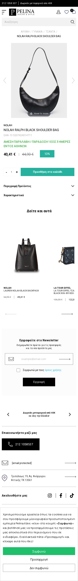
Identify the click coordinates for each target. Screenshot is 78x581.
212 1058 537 (9, 3)
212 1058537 (24, 444)
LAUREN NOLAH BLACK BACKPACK (21, 290)
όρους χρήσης (53, 370)
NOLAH (7, 288)
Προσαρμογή (39, 559)
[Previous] (5, 80)
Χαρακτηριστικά (14, 195)
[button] (8, 414)
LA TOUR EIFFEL (62, 288)
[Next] (73, 80)
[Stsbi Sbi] (50, 495)
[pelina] (21, 12)
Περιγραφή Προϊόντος (17, 186)
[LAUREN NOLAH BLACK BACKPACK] (26, 253)
